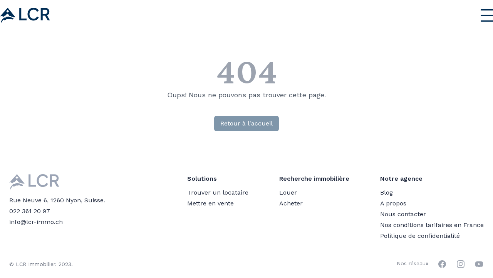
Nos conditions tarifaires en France (432, 225)
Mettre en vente (210, 203)
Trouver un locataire (217, 192)
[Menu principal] (468, 15)
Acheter (291, 203)
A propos (393, 203)
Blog (386, 192)
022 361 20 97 (29, 211)
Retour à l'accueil (246, 123)
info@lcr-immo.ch (36, 221)
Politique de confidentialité (420, 235)
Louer (288, 192)
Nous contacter (403, 214)
